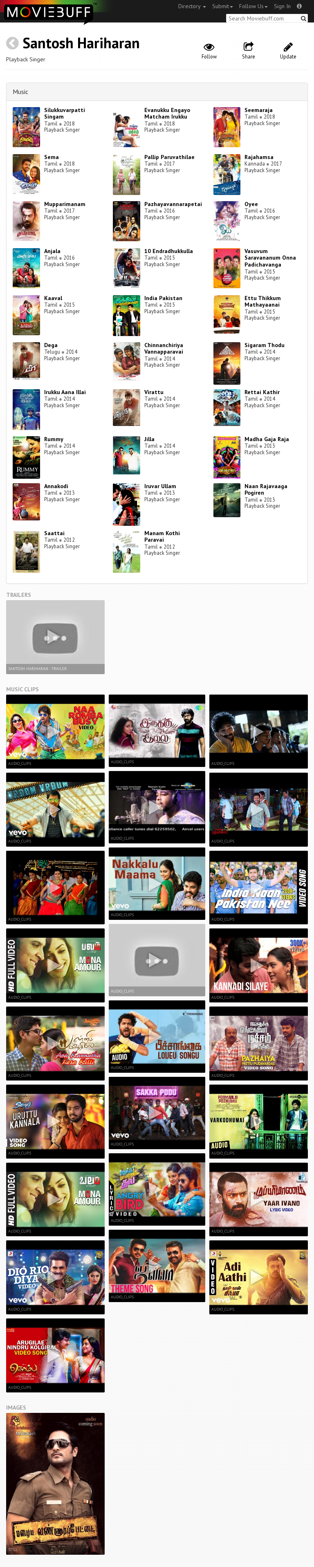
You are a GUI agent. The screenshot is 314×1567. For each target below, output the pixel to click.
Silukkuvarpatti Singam (64, 113)
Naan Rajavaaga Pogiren (265, 489)
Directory (190, 6)
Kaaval (53, 298)
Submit (220, 6)
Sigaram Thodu (264, 345)
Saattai (54, 533)
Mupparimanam (64, 204)
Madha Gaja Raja (266, 439)
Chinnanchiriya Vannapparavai (163, 348)
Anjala (52, 251)
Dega (51, 345)
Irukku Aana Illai (65, 392)
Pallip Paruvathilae (169, 157)
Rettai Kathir (262, 392)
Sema (51, 157)
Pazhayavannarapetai (173, 204)
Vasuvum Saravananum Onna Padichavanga (270, 258)
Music (20, 91)
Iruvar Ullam (160, 486)
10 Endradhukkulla (168, 251)
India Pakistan (163, 298)
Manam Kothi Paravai (162, 536)
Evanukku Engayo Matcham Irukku (167, 113)
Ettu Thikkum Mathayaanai (262, 301)
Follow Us (251, 6)
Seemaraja (258, 110)
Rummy (53, 439)
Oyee (251, 204)
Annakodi (56, 486)
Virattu (154, 392)
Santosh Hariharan (81, 42)
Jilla (149, 439)
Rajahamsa (259, 157)
